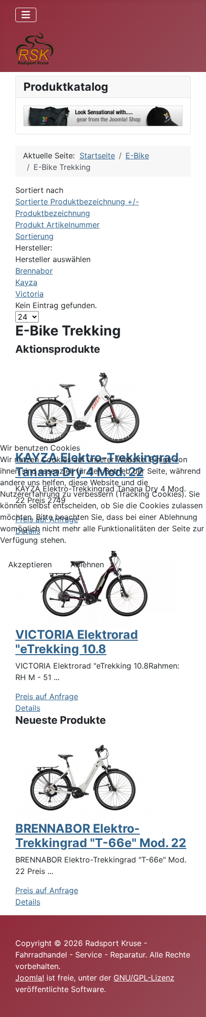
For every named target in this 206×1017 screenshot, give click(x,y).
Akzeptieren (30, 564)
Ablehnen (87, 564)
